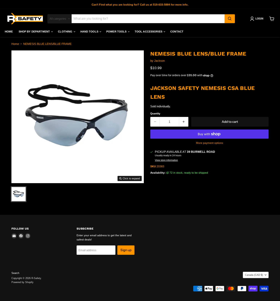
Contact (176, 31)
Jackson (159, 60)
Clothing (65, 31)
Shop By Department (35, 31)
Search (15, 273)
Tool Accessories (149, 31)
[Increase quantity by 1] (184, 122)
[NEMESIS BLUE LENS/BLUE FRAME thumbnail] (18, 194)
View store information (166, 160)
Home (9, 31)
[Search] (230, 18)
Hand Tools (89, 31)
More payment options (209, 142)
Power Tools (116, 31)
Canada (254, 274)
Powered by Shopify (22, 282)
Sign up (125, 250)
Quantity (155, 113)
